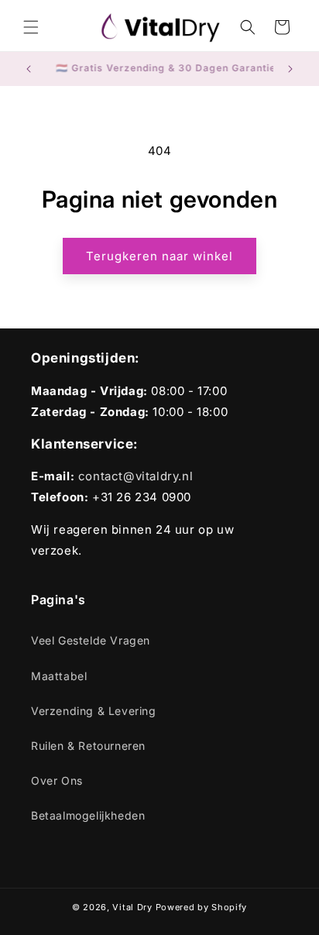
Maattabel (59, 675)
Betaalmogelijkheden (88, 815)
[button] (31, 27)
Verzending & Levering (93, 710)
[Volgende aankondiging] (290, 69)
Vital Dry (132, 907)
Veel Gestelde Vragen (90, 640)
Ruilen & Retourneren (88, 745)
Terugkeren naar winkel (159, 256)
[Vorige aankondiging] (29, 69)
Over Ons (57, 780)
